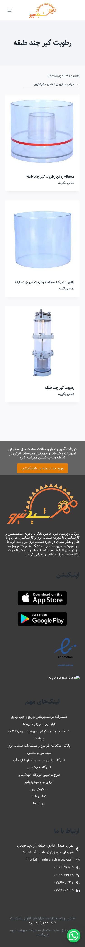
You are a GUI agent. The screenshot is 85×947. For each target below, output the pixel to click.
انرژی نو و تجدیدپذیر (38, 782)
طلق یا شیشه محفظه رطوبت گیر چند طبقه (44, 282)
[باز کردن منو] (9, 10)
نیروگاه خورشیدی (39, 767)
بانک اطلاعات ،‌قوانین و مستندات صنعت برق (39, 746)
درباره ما (39, 803)
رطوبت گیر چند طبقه (59, 388)
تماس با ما (39, 796)
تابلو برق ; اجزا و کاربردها (39, 724)
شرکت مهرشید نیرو (42, 922)
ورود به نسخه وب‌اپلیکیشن (42, 468)
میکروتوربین (38, 789)
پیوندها (39, 738)
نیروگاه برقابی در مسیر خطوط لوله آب (39, 760)
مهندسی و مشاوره (39, 753)
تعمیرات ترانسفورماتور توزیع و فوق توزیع (39, 717)
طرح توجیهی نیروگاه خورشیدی (39, 774)
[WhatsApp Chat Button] (73, 935)
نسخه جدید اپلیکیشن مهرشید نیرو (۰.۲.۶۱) (38, 731)
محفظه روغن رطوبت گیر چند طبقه (50, 176)
